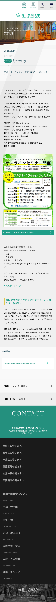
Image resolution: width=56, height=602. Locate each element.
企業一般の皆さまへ (13, 473)
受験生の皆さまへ (12, 445)
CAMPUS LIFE (9, 526)
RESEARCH (8, 539)
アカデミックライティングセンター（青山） (20, 363)
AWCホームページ (13, 285)
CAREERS (7, 578)
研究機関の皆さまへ (13, 480)
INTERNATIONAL (11, 552)
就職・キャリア (11, 572)
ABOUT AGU (8, 500)
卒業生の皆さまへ (12, 459)
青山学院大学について (15, 494)
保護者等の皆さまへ (13, 466)
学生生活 (8, 520)
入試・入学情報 (11, 559)
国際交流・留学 (11, 546)
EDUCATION (8, 513)
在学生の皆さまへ (19, 61)
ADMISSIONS (9, 565)
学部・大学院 (10, 507)
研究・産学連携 (11, 533)
